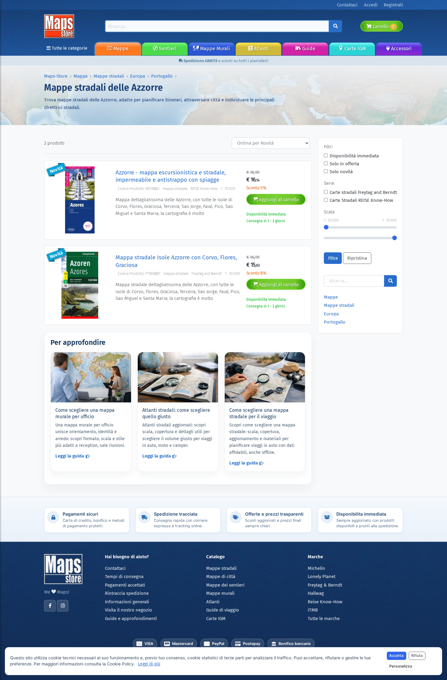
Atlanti (261, 48)
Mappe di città (220, 576)
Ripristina (357, 258)
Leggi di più (149, 664)
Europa (137, 76)
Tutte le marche (324, 618)
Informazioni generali (127, 602)
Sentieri (167, 48)
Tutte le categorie (68, 48)
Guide (308, 48)
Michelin (316, 568)
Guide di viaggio (222, 610)
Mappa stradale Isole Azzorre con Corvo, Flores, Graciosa (176, 261)
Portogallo (162, 76)
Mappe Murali (214, 48)
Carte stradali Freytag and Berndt (363, 192)
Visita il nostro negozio (128, 610)
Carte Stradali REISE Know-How (361, 200)
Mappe (120, 48)
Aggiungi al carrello (278, 199)
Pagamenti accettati (125, 585)
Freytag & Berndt (325, 585)
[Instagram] (62, 606)
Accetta (396, 655)
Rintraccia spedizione (127, 593)
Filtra (333, 258)
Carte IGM (354, 48)
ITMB (313, 610)
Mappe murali (220, 593)
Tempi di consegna (124, 576)
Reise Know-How (325, 602)
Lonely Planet (321, 576)
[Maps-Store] (60, 26)
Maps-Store (56, 76)
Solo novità (341, 171)
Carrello (383, 26)
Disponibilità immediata (354, 156)
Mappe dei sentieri (225, 585)
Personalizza (400, 666)
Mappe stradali (109, 76)
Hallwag (316, 593)
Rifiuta (417, 655)
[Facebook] (50, 606)
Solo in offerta (344, 163)
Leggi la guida (69, 456)
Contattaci (115, 568)
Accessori (401, 48)
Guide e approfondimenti (131, 618)
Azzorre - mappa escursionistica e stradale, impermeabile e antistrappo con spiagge (171, 176)
